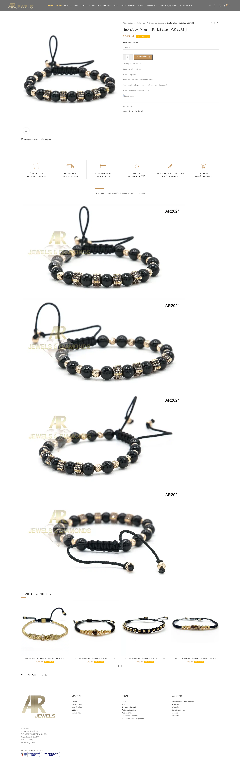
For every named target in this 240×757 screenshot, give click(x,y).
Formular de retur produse (183, 701)
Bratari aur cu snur (156, 23)
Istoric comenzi (178, 710)
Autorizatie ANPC (129, 710)
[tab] (99, 192)
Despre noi (76, 701)
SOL (123, 704)
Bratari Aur (141, 23)
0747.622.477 (26, 728)
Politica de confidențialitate (133, 718)
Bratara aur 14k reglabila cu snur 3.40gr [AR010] (195, 658)
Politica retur (77, 704)
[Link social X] (132, 111)
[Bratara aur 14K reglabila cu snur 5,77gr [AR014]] (45, 628)
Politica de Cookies (129, 716)
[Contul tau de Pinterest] (136, 111)
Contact (175, 704)
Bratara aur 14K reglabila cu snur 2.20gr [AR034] (145, 658)
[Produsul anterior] (211, 22)
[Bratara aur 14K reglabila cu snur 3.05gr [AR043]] (95, 628)
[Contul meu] (210, 5)
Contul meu (177, 707)
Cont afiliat (76, 713)
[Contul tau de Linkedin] (139, 111)
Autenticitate (127, 713)
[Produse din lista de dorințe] (220, 5)
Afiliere (75, 710)
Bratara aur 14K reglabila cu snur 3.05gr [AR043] (95, 658)
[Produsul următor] (217, 22)
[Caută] (215, 5)
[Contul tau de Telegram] (142, 111)
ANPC (124, 701)
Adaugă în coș (143, 57)
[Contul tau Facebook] (129, 111)
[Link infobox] (36, 169)
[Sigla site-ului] (20, 5)
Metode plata (77, 707)
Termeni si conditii (129, 707)
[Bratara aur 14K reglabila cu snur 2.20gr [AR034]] (145, 628)
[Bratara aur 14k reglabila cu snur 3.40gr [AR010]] (195, 628)
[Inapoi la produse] (214, 22)
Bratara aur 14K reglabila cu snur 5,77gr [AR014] (45, 658)
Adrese (175, 713)
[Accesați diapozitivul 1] (118, 666)
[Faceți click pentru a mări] (26, 130)
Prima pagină (128, 23)
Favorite (175, 716)
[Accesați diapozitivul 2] (121, 666)
